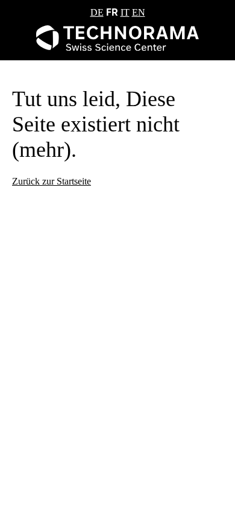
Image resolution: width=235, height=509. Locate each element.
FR (112, 12)
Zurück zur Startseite (51, 181)
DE (97, 12)
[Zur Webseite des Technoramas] (117, 47)
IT (125, 12)
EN (138, 12)
